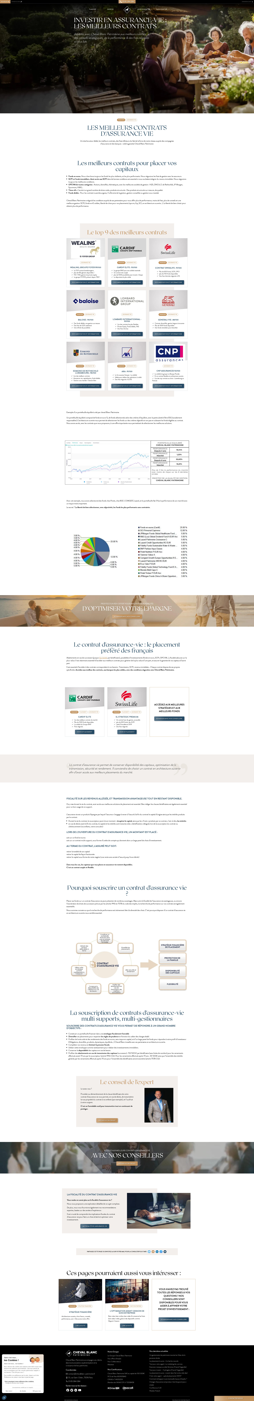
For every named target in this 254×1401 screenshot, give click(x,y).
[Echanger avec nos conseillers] (127, 463)
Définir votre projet (107, 1120)
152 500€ (103, 657)
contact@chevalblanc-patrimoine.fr (81, 1373)
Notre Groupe (113, 1351)
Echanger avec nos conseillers (127, 616)
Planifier (92, 9)
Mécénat (111, 1364)
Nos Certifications (115, 1369)
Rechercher (4, 1)
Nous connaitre (143, 9)
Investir (110, 9)
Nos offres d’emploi (114, 1358)
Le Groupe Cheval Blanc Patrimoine (120, 1355)
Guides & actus (161, 9)
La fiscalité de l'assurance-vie (94, 1226)
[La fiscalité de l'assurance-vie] (158, 1211)
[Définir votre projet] (127, 552)
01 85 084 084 (74, 1381)
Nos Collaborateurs (114, 1361)
